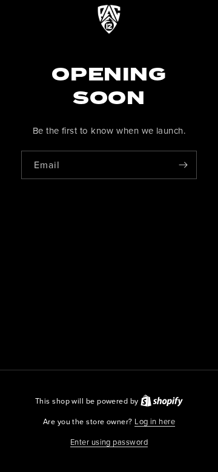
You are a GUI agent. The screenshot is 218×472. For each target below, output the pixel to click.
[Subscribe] (183, 165)
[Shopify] (161, 400)
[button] (109, 442)
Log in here (154, 421)
